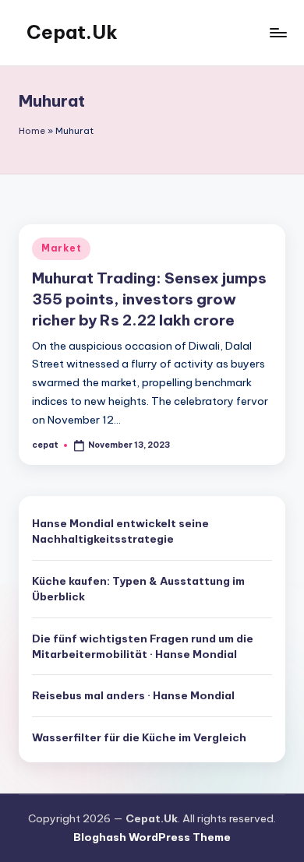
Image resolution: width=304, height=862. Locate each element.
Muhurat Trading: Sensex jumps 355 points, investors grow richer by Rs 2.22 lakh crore (149, 299)
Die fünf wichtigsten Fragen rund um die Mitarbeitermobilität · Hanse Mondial (142, 646)
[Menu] (277, 32)
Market (61, 248)
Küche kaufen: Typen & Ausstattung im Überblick (138, 588)
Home (32, 130)
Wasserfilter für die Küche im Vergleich (139, 737)
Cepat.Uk (72, 32)
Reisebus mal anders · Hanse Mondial (133, 695)
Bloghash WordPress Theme (152, 837)
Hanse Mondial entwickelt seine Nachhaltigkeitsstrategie (120, 531)
